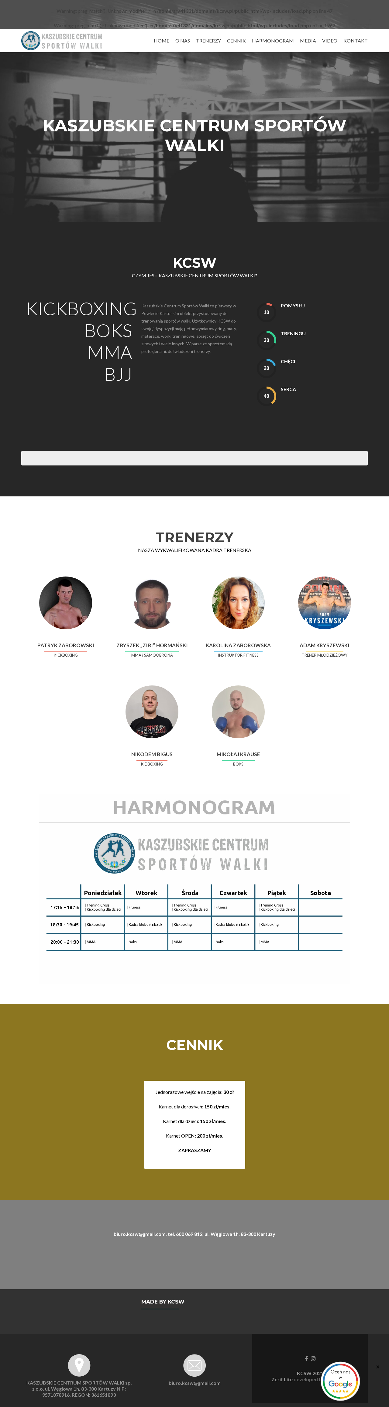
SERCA (288, 389)
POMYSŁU (293, 305)
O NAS (182, 40)
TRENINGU (293, 333)
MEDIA (308, 40)
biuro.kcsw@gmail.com (195, 1383)
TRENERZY (208, 40)
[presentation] (266, 312)
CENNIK (236, 40)
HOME (161, 40)
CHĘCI (288, 361)
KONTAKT (355, 40)
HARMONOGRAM (273, 40)
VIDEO (329, 40)
